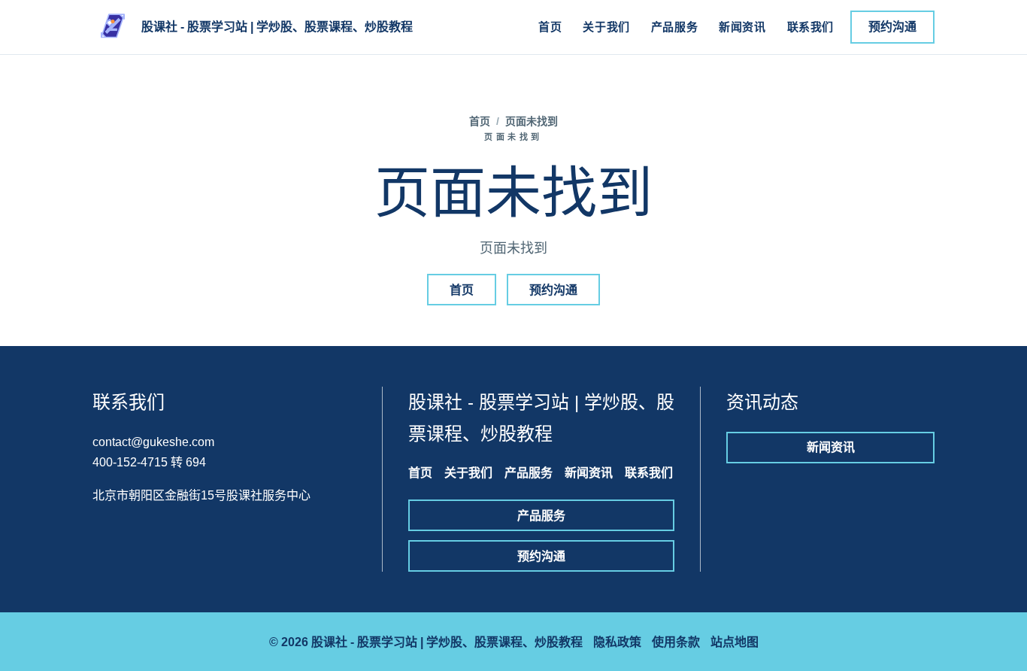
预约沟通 (892, 26)
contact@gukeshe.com (153, 442)
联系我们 (810, 26)
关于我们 (606, 26)
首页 (550, 26)
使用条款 (676, 642)
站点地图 (734, 642)
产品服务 (674, 26)
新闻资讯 (742, 26)
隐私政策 (617, 642)
